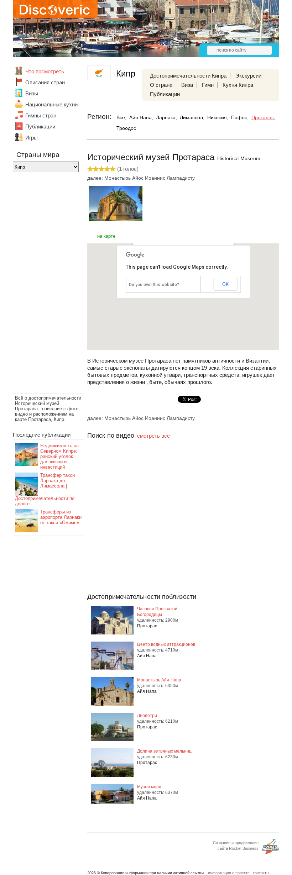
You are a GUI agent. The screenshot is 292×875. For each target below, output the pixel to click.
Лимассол (191, 117)
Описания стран (45, 82)
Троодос (126, 128)
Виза (187, 85)
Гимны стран (40, 115)
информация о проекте (229, 873)
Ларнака (166, 117)
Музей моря (149, 786)
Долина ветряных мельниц (164, 751)
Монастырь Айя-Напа (159, 680)
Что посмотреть (44, 71)
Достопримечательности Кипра (188, 76)
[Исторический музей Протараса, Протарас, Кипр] (115, 219)
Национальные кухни (51, 104)
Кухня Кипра (238, 85)
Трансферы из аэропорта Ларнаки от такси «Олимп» (61, 517)
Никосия (217, 117)
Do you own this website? (154, 284)
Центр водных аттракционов (166, 644)
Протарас (262, 117)
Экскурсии (248, 76)
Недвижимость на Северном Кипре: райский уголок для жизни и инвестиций (59, 456)
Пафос (239, 117)
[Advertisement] (41, 284)
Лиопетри (147, 715)
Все (120, 117)
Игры (31, 138)
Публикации (40, 126)
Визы (31, 93)
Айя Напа (140, 117)
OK (225, 284)
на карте (106, 236)
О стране (161, 85)
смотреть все (153, 436)
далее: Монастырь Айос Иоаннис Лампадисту (141, 178)
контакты (261, 873)
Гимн (208, 85)
